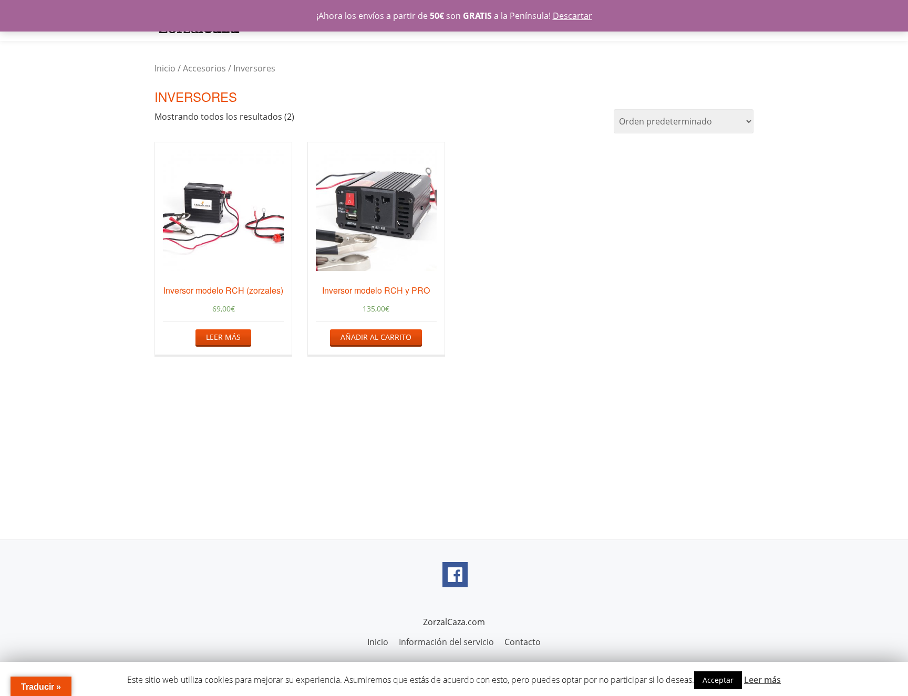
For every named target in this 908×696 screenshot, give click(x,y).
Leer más (223, 337)
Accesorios (204, 68)
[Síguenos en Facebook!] (455, 574)
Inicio (165, 68)
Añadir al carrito (375, 337)
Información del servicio (446, 642)
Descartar (572, 16)
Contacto (522, 642)
